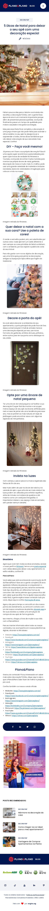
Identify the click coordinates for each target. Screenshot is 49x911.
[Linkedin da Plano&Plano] (20, 726)
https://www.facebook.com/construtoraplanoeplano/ (27, 696)
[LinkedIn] (34, 885)
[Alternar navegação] (43, 6)
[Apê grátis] (24, 759)
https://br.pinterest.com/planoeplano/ (29, 708)
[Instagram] (5, 885)
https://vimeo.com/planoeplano (25, 715)
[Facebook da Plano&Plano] (13, 726)
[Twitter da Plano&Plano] (27, 726)
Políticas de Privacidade (35, 895)
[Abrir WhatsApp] (43, 905)
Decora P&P (24, 20)
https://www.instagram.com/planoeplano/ (22, 701)
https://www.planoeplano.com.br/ (27, 691)
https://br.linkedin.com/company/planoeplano (24, 706)
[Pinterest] (43, 885)
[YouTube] (24, 885)
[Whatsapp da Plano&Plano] (34, 726)
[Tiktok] (14, 885)
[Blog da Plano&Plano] (19, 6)
